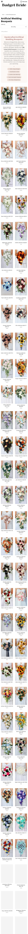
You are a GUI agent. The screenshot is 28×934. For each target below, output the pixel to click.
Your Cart (24, 1)
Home (3, 14)
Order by (3, 24)
